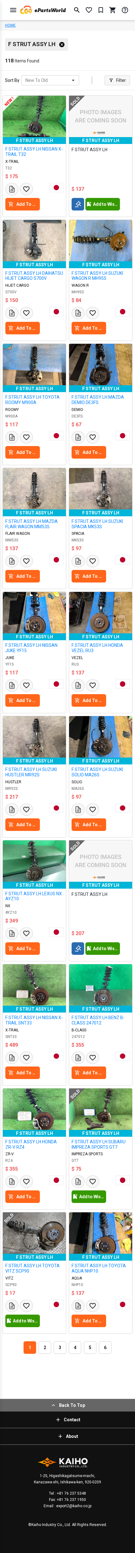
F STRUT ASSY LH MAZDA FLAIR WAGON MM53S (31, 524)
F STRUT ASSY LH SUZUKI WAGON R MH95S (97, 276)
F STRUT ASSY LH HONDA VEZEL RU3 (97, 648)
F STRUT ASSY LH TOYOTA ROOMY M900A (32, 400)
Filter (121, 80)
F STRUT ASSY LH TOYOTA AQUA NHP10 (99, 1268)
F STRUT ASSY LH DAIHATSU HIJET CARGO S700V (34, 276)
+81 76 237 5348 (71, 1493)
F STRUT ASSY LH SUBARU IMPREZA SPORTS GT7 (99, 1144)
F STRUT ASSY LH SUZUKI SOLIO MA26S (97, 772)
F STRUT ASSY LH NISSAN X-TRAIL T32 (34, 151)
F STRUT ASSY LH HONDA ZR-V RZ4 (31, 1144)
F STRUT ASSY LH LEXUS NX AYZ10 (33, 896)
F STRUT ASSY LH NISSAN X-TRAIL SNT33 (34, 1020)
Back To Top (72, 1405)
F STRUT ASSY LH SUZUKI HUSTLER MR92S (31, 772)
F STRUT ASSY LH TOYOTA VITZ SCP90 (32, 1268)
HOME (10, 25)
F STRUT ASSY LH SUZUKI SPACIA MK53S (97, 524)
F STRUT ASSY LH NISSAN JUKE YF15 (31, 648)
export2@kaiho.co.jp (73, 1506)
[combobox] (25, 80)
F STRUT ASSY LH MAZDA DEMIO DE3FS (98, 400)
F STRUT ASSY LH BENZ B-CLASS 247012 (98, 1020)
